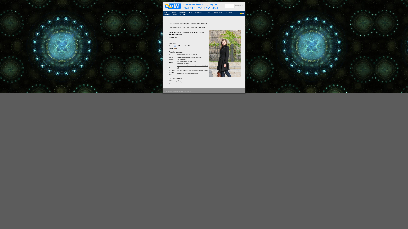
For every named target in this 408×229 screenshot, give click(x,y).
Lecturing (207, 12)
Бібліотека (167, 14)
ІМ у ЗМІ (182, 14)
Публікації (202, 27)
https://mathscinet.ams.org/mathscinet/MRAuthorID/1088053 (192, 70)
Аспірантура (198, 12)
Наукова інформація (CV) (190, 27)
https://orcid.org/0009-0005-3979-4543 (187, 54)
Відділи (174, 12)
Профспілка (229, 12)
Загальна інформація (175, 27)
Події (190, 12)
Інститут (166, 12)
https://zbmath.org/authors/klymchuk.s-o (187, 73)
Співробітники (182, 12)
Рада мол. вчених (217, 12)
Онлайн (175, 14)
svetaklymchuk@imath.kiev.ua (184, 45)
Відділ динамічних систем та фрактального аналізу (186, 32)
